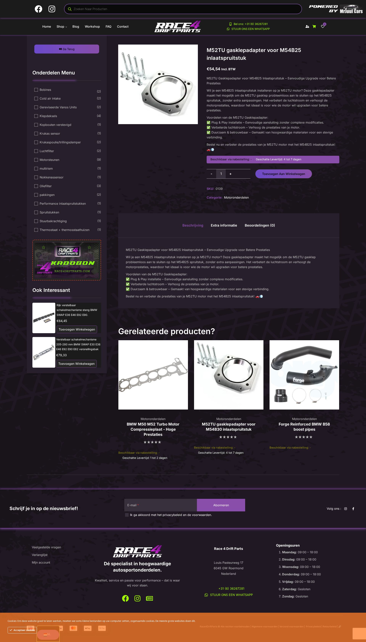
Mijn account (41, 562)
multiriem (46, 168)
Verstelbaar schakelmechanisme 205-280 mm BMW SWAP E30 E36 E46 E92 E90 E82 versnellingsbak (78, 344)
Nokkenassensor (51, 177)
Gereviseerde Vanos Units (58, 107)
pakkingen (47, 195)
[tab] (193, 225)
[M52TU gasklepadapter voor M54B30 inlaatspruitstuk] (229, 375)
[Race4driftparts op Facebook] (354, 508)
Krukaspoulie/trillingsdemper (60, 142)
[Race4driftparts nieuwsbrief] (149, 598)
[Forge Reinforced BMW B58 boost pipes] (304, 375)
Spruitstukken (49, 212)
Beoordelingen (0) (260, 225)
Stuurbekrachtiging (53, 221)
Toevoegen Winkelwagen (77, 329)
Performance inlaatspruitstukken (63, 203)
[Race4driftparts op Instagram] (137, 598)
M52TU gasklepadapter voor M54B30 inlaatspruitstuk (228, 427)
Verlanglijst (39, 555)
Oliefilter (46, 186)
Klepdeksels (48, 116)
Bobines (45, 90)
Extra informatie (224, 225)
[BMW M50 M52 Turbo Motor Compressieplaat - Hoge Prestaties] (153, 375)
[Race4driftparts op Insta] (346, 508)
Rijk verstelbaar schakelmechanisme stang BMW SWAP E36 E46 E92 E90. (77, 309)
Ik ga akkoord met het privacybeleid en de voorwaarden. (171, 515)
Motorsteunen (49, 160)
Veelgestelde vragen (46, 547)
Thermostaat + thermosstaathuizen (64, 230)
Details (44, 318)
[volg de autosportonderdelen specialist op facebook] (40, 9)
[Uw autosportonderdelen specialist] (137, 551)
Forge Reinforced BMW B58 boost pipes (304, 427)
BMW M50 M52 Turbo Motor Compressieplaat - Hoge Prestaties (153, 429)
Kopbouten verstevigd (55, 125)
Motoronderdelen (236, 197)
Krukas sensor (50, 133)
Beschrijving (192, 225)
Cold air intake (50, 98)
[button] (66, 49)
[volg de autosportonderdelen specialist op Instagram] (53, 9)
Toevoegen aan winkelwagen (283, 174)
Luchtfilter (47, 151)
